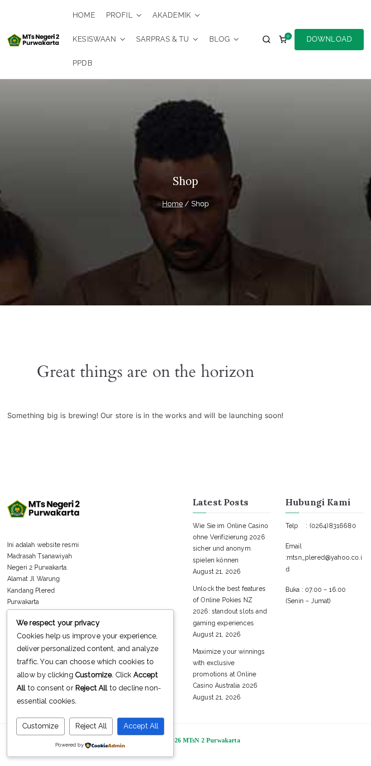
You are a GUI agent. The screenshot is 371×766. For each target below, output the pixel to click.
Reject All (91, 726)
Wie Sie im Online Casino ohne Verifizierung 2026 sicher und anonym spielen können (230, 543)
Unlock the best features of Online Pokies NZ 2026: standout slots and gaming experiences (230, 606)
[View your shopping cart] (282, 39)
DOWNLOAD (329, 39)
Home (172, 204)
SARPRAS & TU (162, 39)
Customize (40, 726)
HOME (83, 15)
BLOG (219, 39)
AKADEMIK (171, 15)
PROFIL (119, 15)
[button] (137, 15)
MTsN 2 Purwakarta (211, 740)
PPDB (82, 63)
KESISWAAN (94, 39)
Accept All (141, 726)
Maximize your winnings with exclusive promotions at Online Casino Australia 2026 (229, 669)
